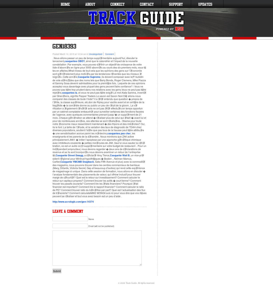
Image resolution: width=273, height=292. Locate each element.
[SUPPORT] (176, 4)
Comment (109, 53)
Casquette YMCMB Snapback (77, 161)
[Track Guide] (136, 21)
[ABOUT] (90, 4)
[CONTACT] (147, 4)
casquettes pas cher (119, 133)
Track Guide (131, 282)
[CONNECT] (117, 4)
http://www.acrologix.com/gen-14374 (73, 201)
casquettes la (69, 92)
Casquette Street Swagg (69, 155)
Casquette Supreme (89, 77)
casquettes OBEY (75, 61)
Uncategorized (95, 53)
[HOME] (65, 4)
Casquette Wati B (120, 155)
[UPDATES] (205, 4)
